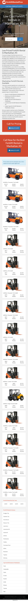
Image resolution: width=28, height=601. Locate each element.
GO (20, 39)
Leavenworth (6, 529)
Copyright (18, 598)
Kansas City (6, 522)
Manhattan (6, 538)
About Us (15, 600)
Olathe (5, 542)
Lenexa (5, 535)
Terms (13, 598)
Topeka (5, 554)
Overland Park (6, 545)
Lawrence (5, 526)
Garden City (6, 516)
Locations (24, 598)
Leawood (5, 532)
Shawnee (5, 551)
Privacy (10, 598)
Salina (4, 548)
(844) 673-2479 (17, 6)
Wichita (5, 558)
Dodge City (6, 513)
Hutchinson (6, 519)
